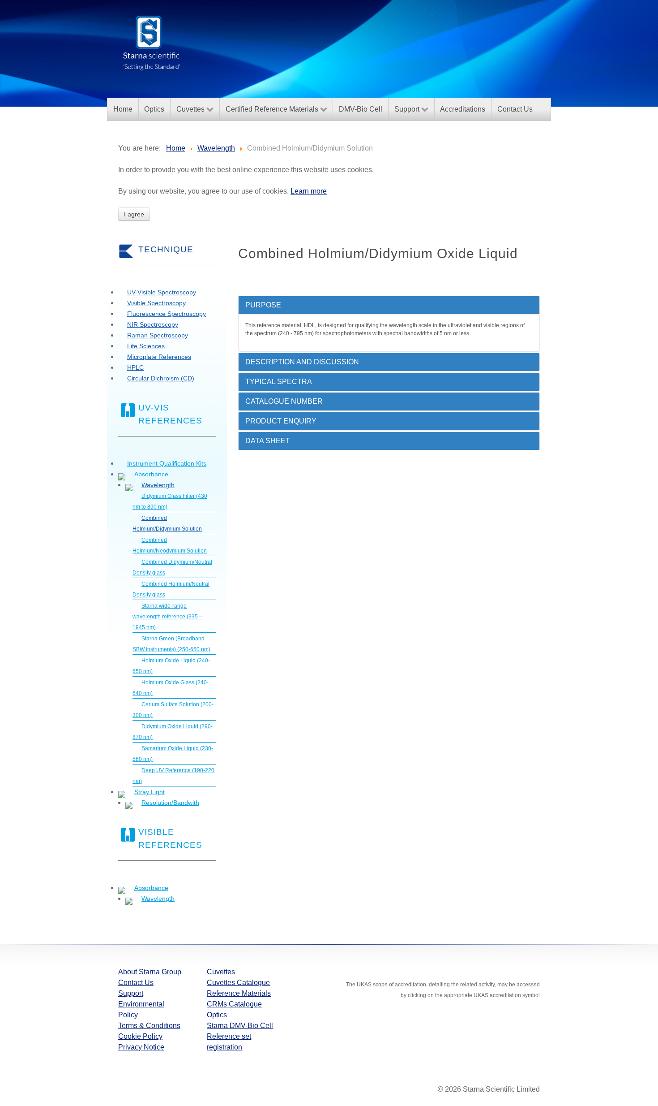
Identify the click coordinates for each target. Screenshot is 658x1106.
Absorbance (151, 474)
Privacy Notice (141, 1047)
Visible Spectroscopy (156, 303)
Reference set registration (229, 1042)
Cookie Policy (140, 1036)
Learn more (309, 191)
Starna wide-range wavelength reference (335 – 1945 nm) (167, 617)
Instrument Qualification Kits (166, 463)
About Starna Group (149, 972)
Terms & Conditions (149, 1025)
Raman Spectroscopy (157, 335)
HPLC (135, 367)
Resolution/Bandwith (170, 802)
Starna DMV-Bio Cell (240, 1025)
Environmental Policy (141, 1009)
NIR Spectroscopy (152, 324)
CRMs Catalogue (234, 1004)
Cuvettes (221, 972)
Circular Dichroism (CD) (160, 378)
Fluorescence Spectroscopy (166, 313)
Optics (217, 1015)
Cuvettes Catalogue (238, 982)
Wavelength (158, 484)
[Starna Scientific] (151, 42)
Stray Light (149, 791)
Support (130, 993)
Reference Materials (239, 993)
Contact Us (136, 982)
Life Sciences (146, 346)
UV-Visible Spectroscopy (161, 292)
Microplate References (159, 356)
